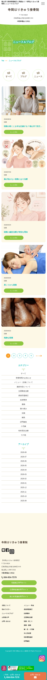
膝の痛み (23, 409)
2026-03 (23, 474)
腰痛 (23, 404)
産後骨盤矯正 (23, 395)
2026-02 (23, 479)
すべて (9, 76)
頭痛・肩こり (28, 621)
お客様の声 (5, 617)
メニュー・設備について (23, 382)
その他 (23, 435)
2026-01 (23, 483)
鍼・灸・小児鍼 (29, 629)
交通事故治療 (23, 391)
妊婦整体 (23, 400)
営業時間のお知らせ (23, 378)
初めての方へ (6, 609)
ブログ (23, 76)
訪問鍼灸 (23, 422)
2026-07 (23, 457)
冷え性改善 (27, 633)
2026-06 (23, 461)
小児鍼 (23, 426)
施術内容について (23, 387)
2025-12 (23, 487)
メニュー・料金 (29, 605)
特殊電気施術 (28, 637)
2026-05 (23, 466)
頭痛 (5, 122)
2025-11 (23, 492)
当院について (6, 605)
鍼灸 (23, 417)
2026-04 (23, 470)
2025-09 (23, 501)
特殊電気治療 (23, 431)
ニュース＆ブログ (7, 613)
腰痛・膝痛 (27, 625)
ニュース (38, 76)
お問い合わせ (6, 621)
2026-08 (23, 452)
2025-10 (23, 496)
